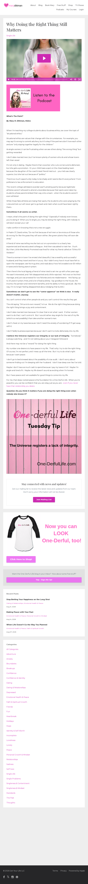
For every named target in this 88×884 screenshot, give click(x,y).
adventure (11, 654)
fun (8, 712)
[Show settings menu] (75, 79)
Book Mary (49, 5)
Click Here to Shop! (21, 559)
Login (81, 10)
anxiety (9, 659)
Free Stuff (61, 5)
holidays (10, 721)
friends (9, 707)
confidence (11, 673)
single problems (13, 779)
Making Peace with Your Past (19, 612)
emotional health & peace (33, 603)
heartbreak (11, 716)
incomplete (11, 735)
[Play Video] (8, 79)
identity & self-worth (15, 731)
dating (9, 683)
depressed (11, 692)
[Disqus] (44, 837)
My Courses (71, 10)
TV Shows (79, 5)
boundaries (11, 664)
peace (9, 750)
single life (10, 36)
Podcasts (60, 10)
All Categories (12, 649)
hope (8, 726)
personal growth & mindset (37, 616)
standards (10, 793)
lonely (9, 745)
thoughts (10, 803)
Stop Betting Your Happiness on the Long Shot (28, 599)
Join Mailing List (44, 500)
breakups (10, 668)
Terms (55, 871)
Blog (40, 5)
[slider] (42, 79)
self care (10, 769)
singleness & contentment (18, 783)
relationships (12, 759)
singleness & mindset (15, 788)
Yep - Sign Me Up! (44, 580)
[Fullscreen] (79, 79)
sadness (9, 764)
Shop (70, 5)
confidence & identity (15, 678)
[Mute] (71, 79)
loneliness (10, 740)
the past (10, 798)
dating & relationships (14, 603)
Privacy (63, 871)
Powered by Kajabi (77, 871)
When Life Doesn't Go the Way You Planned (26, 625)
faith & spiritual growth (35, 628)
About (33, 5)
